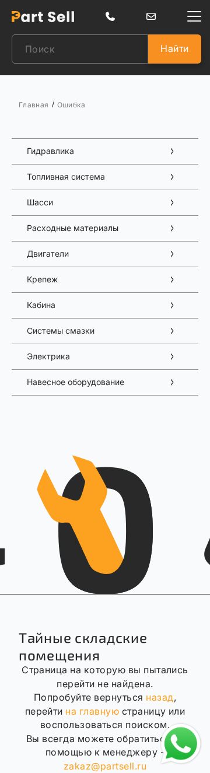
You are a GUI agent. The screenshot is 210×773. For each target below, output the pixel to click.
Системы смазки (60, 330)
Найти (174, 48)
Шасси (40, 202)
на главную (92, 711)
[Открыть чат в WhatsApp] (181, 743)
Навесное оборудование (75, 382)
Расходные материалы (72, 228)
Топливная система (66, 176)
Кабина (41, 305)
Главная (34, 104)
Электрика (48, 356)
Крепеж (42, 279)
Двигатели (48, 253)
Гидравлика (50, 151)
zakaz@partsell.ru (105, 766)
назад (159, 697)
